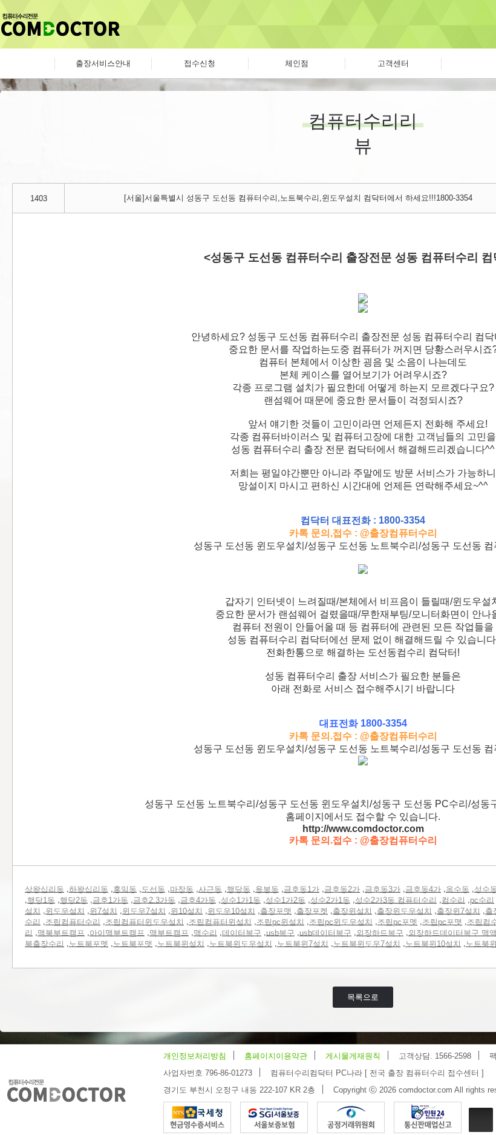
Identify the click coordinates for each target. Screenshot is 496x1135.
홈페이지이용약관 (275, 1055)
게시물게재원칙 (352, 1055)
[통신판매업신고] (427, 1117)
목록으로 (363, 997)
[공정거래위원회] (351, 1117)
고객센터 (393, 63)
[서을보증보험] (274, 1117)
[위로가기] (481, 1120)
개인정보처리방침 (194, 1055)
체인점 (296, 63)
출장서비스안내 (103, 63)
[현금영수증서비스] (197, 1117)
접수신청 (199, 63)
